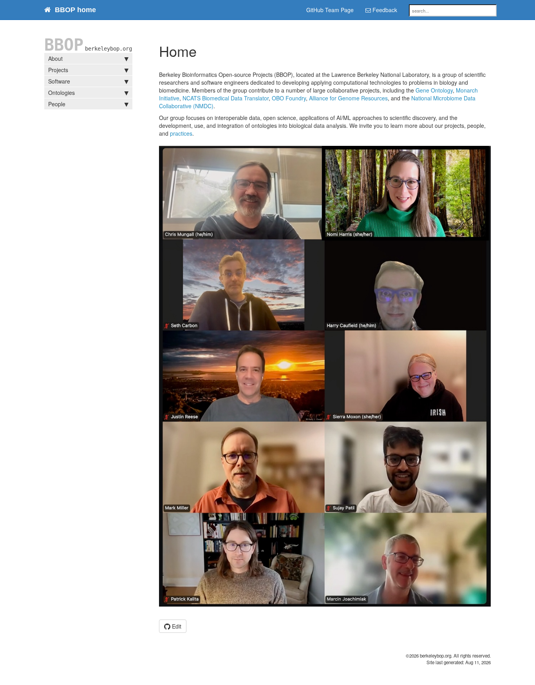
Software (59, 81)
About (55, 58)
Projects (58, 70)
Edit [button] (175, 626)
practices (181, 133)
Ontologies (61, 92)
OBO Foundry (289, 98)
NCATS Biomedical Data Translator (226, 98)
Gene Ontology (434, 90)
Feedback (384, 10)
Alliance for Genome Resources (348, 98)
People (56, 104)
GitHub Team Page (330, 10)
